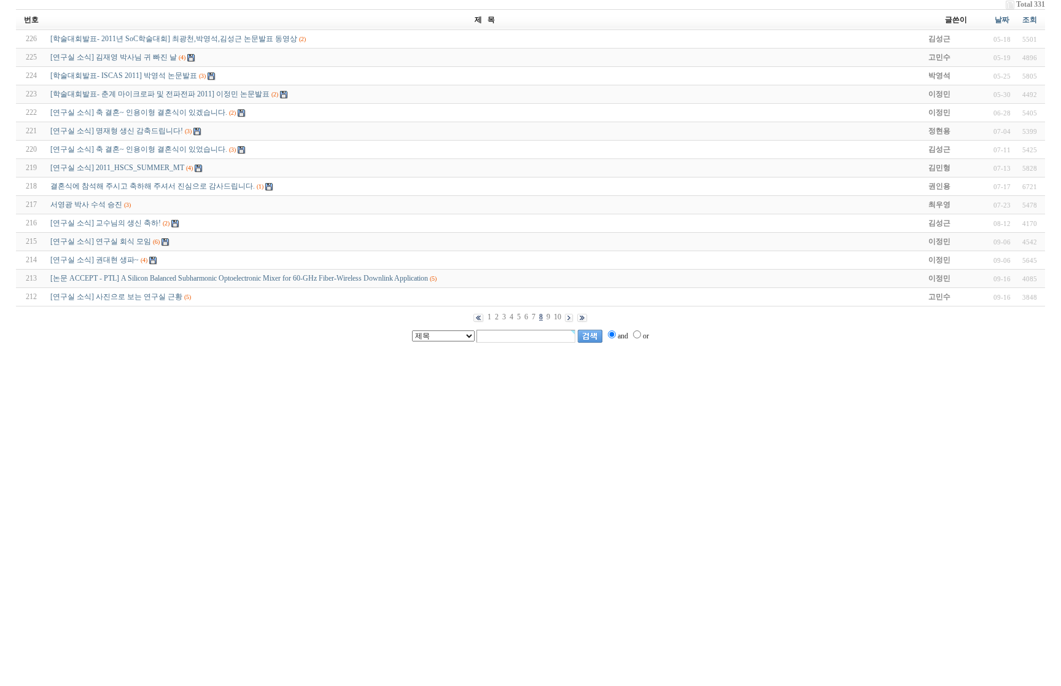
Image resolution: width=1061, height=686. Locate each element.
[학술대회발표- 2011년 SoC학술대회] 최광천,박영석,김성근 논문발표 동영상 (173, 38)
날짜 (1002, 19)
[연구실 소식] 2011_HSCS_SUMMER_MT (117, 167)
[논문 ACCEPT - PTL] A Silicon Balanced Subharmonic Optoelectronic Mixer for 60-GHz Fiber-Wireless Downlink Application (239, 278)
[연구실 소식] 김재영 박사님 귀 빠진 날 (113, 57)
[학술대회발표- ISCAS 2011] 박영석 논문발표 (123, 75)
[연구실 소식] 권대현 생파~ (94, 259)
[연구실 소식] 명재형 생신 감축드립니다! (116, 131)
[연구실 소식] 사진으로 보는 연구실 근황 (116, 296)
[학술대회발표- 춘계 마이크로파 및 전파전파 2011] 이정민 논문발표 (160, 94)
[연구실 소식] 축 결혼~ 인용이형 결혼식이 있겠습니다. (138, 112)
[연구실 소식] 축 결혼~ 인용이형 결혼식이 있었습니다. (138, 149)
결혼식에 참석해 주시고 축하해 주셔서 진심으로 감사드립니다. (152, 186)
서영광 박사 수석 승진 (86, 204)
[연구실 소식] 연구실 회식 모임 (100, 241)
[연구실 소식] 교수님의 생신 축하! (105, 223)
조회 (1029, 19)
